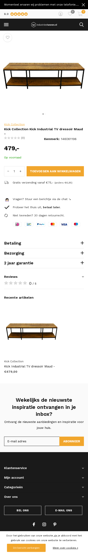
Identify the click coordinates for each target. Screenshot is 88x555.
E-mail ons (63, 510)
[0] (80, 14)
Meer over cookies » (65, 547)
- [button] (8, 171)
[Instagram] (44, 524)
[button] (6, 25)
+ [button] (20, 171)
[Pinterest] (54, 524)
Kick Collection (14, 124)
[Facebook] (34, 524)
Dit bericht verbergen (26, 547)
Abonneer (71, 441)
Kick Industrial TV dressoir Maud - (29, 366)
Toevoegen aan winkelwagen (55, 171)
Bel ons (23, 510)
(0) (23, 137)
